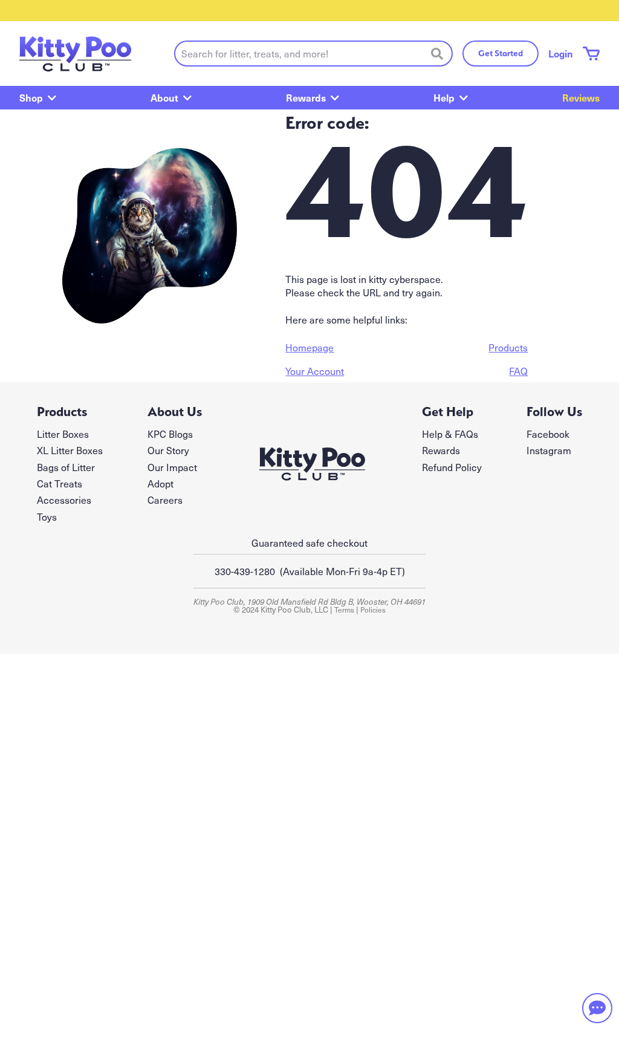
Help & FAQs (450, 433)
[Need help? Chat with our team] (597, 1008)
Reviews (581, 97)
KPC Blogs (170, 433)
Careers (165, 499)
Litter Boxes (63, 433)
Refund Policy (452, 467)
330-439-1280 (245, 571)
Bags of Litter (66, 467)
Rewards (306, 97)
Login (560, 53)
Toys (47, 516)
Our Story (168, 450)
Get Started (500, 53)
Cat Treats (59, 483)
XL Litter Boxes (70, 450)
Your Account (314, 370)
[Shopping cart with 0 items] (591, 53)
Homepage (309, 347)
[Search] (437, 53)
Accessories (64, 499)
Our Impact (172, 467)
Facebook (548, 433)
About (164, 97)
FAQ (518, 370)
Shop (31, 97)
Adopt (160, 483)
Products (508, 347)
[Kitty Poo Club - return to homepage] (75, 53)
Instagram (549, 450)
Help (444, 97)
